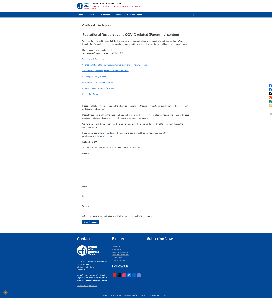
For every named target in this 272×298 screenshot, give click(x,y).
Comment (87, 153)
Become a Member (134, 15)
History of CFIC (117, 249)
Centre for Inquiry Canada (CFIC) (107, 3)
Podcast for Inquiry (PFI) (120, 255)
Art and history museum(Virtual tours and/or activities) (105, 71)
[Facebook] (129, 275)
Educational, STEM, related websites (98, 82)
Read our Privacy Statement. (87, 286)
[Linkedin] (134, 275)
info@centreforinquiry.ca (85, 267)
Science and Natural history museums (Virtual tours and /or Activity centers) (114, 65)
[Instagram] (124, 275)
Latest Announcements (120, 252)
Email (85, 196)
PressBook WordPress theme (159, 295)
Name (85, 186)
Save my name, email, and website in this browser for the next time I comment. (118, 216)
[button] (270, 85)
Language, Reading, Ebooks (94, 76)
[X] (119, 275)
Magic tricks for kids (90, 94)
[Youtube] (114, 275)
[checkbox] (5, 292)
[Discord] (139, 275)
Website (85, 206)
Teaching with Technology (93, 59)
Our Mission (116, 247)
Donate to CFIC (117, 257)
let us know (108, 136)
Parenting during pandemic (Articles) (98, 88)
